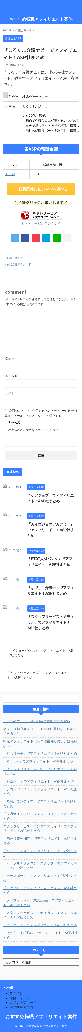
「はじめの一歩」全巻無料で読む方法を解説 (36, 721)
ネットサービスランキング (41, 223)
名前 (9, 358)
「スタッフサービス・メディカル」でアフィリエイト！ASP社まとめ (50, 622)
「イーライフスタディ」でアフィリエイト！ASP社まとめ (40, 771)
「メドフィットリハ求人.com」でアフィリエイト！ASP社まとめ (39, 902)
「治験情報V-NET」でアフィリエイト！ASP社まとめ (40, 840)
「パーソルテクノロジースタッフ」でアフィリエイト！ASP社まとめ (40, 865)
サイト (9, 393)
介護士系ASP (15, 258)
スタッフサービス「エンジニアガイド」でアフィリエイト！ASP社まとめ (40, 828)
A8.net (10, 174)
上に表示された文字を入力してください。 (33, 430)
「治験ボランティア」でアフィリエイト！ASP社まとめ (40, 803)
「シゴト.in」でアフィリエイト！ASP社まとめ (38, 781)
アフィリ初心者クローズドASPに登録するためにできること (40, 731)
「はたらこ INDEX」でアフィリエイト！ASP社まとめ (40, 935)
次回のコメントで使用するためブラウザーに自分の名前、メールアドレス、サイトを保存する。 (41, 413)
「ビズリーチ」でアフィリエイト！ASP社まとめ (40, 753)
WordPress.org (21, 1007)
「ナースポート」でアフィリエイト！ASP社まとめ (40, 877)
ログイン (16, 993)
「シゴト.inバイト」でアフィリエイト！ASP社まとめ (40, 791)
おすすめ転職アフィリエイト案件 (41, 19)
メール (11, 376)
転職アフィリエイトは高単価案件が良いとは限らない (40, 743)
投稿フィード (19, 998)
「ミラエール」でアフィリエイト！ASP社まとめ (40, 925)
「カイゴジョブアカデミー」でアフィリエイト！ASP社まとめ (50, 530)
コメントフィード (22, 1002)
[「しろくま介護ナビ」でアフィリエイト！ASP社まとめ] (46, 238)
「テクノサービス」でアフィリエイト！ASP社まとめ (40, 890)
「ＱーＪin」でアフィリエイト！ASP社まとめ (38, 761)
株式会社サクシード (19, 264)
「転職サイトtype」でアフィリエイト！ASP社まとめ (40, 816)
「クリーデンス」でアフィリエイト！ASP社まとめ (40, 853)
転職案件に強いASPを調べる (43, 189)
